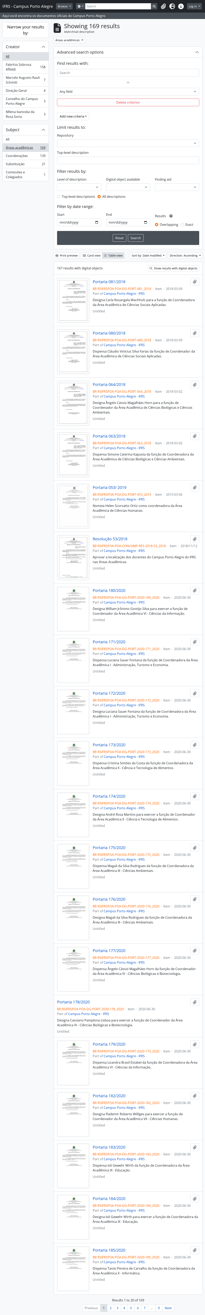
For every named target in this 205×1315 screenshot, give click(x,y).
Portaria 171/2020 (109, 642)
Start (60, 214)
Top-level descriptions (78, 196)
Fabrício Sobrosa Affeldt (25, 67)
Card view (93, 255)
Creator (13, 46)
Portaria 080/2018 (109, 333)
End (109, 214)
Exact (189, 224)
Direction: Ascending (184, 255)
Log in (193, 6)
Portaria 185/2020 (109, 1250)
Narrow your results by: (25, 30)
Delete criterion (128, 102)
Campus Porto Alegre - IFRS (124, 293)
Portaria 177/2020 (109, 950)
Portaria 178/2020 (73, 1002)
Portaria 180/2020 (109, 590)
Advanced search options (80, 52)
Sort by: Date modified (147, 255)
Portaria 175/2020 (109, 847)
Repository (65, 135)
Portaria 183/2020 (109, 1147)
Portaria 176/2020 (109, 899)
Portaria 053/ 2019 (109, 487)
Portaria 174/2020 (109, 796)
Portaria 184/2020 (109, 1198)
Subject (12, 129)
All (7, 56)
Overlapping (169, 224)
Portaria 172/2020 (109, 693)
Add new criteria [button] (72, 116)
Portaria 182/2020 (109, 1095)
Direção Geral (25, 91)
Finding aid (163, 179)
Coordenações (25, 157)
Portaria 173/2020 (109, 744)
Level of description (71, 179)
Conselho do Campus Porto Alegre (25, 101)
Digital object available (123, 179)
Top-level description (73, 152)
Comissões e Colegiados (25, 174)
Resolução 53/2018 (110, 539)
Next (168, 1308)
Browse (63, 6)
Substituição (25, 165)
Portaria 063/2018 (109, 436)
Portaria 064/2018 (109, 384)
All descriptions (114, 196)
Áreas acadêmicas (25, 148)
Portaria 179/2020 (109, 1044)
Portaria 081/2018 (109, 281)
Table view (115, 255)
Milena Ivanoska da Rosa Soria (25, 114)
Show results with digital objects (175, 268)
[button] (163, 6)
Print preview (68, 255)
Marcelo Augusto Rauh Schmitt (25, 80)
